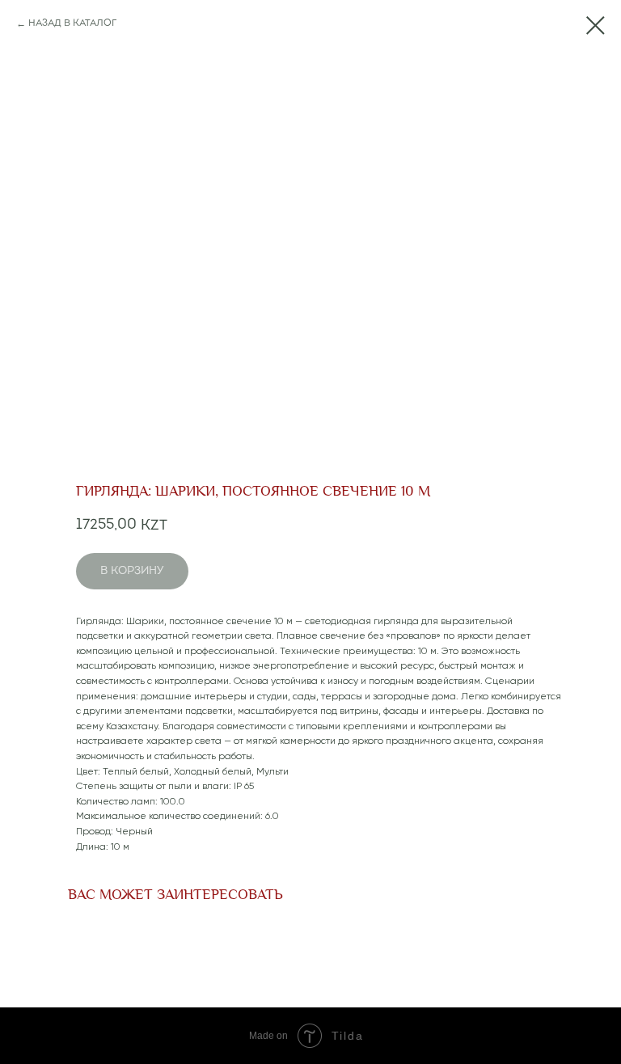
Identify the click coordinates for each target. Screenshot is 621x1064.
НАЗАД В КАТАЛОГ (72, 23)
